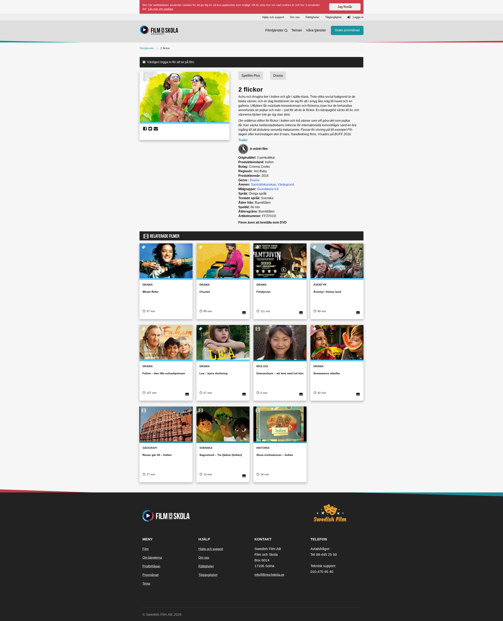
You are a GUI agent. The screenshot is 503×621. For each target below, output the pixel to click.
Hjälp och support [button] (273, 17)
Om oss (203, 557)
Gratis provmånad (347, 30)
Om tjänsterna (152, 557)
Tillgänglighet (207, 575)
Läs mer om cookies (160, 8)
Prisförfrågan (151, 566)
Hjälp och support (210, 549)
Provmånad (150, 575)
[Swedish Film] (335, 512)
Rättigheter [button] (312, 17)
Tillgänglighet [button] (333, 17)
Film (145, 549)
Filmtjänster (274, 30)
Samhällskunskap (263, 184)
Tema (146, 583)
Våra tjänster (316, 30)
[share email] (155, 129)
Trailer (243, 140)
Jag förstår (345, 6)
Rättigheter (206, 566)
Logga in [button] (357, 17)
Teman (296, 30)
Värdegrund (285, 184)
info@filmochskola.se (269, 574)
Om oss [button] (295, 17)
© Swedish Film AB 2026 (161, 614)
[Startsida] (159, 30)
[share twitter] (150, 129)
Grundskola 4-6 (268, 189)
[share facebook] (145, 129)
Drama (254, 180)
